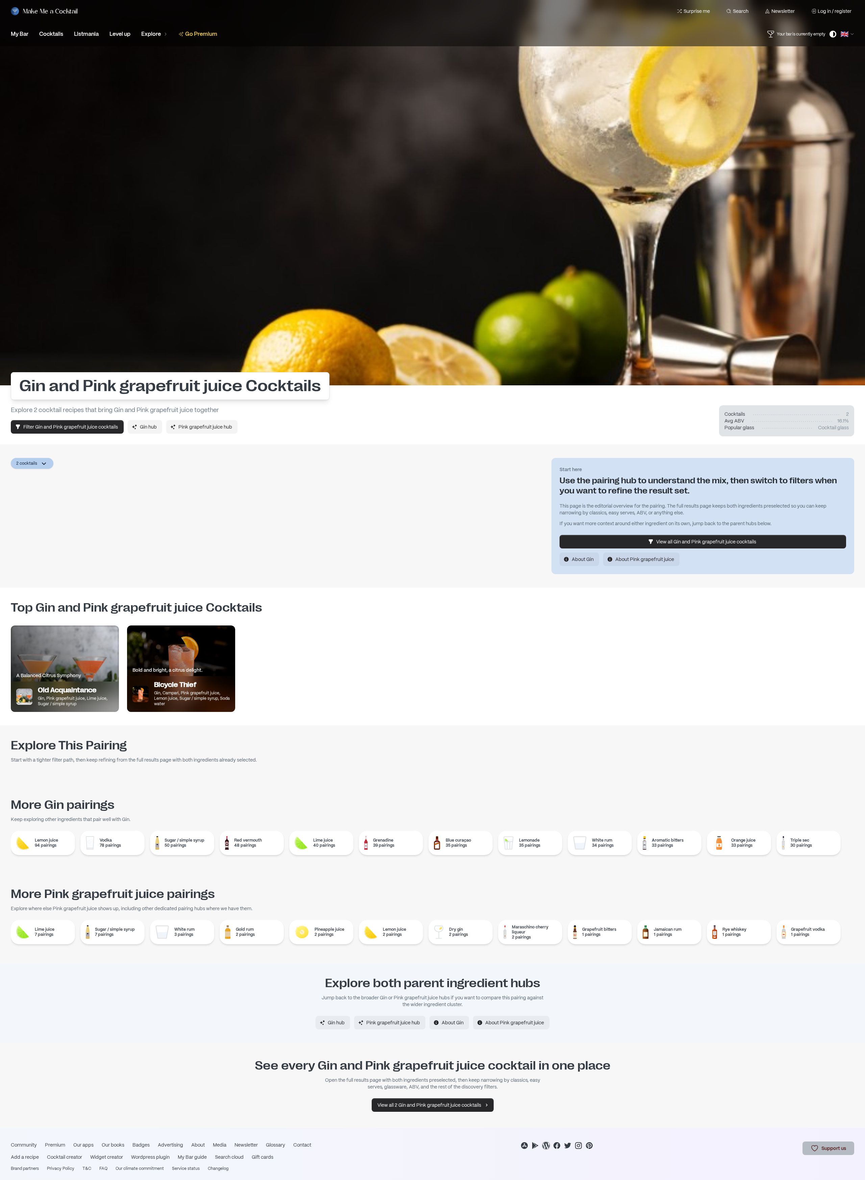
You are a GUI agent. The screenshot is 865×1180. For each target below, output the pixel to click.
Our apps (83, 1145)
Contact (302, 1145)
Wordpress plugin (150, 1157)
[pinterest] (589, 1145)
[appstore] (524, 1145)
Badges (141, 1145)
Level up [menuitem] (119, 33)
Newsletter (783, 11)
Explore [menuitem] (151, 33)
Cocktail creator (64, 1157)
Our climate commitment (140, 1168)
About (198, 1145)
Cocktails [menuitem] (51, 33)
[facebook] (557, 1145)
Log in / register (834, 11)
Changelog (218, 1168)
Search (740, 11)
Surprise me (697, 11)
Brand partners (25, 1168)
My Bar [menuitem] (19, 33)
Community (24, 1145)
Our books (113, 1145)
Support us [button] (833, 1148)
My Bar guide (192, 1157)
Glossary (275, 1145)
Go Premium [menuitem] (201, 33)
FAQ (103, 1168)
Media (219, 1145)
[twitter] (568, 1145)
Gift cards (262, 1157)
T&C (86, 1168)
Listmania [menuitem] (86, 33)
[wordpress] (546, 1145)
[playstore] (535, 1145)
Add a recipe (25, 1157)
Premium (55, 1145)
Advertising (170, 1145)
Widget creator (106, 1157)
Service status (186, 1168)
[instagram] (578, 1145)
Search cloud (229, 1157)
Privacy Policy (60, 1168)
